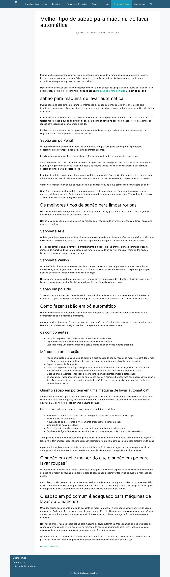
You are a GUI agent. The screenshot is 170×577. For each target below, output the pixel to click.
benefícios (56, 4)
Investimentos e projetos (36, 4)
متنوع (107, 4)
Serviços (96, 4)
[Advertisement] (97, 56)
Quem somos (19, 558)
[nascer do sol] (18, 4)
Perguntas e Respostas (76, 4)
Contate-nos (139, 4)
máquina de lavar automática (110, 91)
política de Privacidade (24, 566)
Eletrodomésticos (121, 4)
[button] (151, 4)
